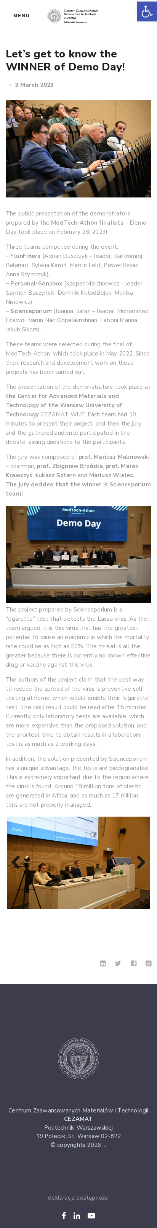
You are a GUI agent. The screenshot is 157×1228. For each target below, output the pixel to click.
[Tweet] (118, 963)
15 (135, 917)
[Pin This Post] (148, 963)
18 (83, 924)
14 (127, 917)
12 (109, 917)
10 (92, 917)
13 (118, 917)
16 (144, 917)
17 (74, 924)
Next (138, 863)
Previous (18, 863)
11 (100, 917)
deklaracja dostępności (78, 1198)
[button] (147, 11)
